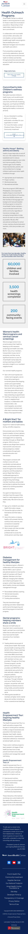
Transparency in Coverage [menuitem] (14, 898)
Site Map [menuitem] (14, 891)
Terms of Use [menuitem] (14, 904)
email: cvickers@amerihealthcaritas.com (15, 134)
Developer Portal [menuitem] (13, 894)
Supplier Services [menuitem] (14, 880)
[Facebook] (9, 862)
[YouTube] (14, 862)
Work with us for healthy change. (14, 75)
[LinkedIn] (19, 862)
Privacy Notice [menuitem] (14, 901)
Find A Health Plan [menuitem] (14, 874)
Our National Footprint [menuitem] (14, 883)
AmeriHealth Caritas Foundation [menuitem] (14, 887)
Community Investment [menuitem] (14, 877)
